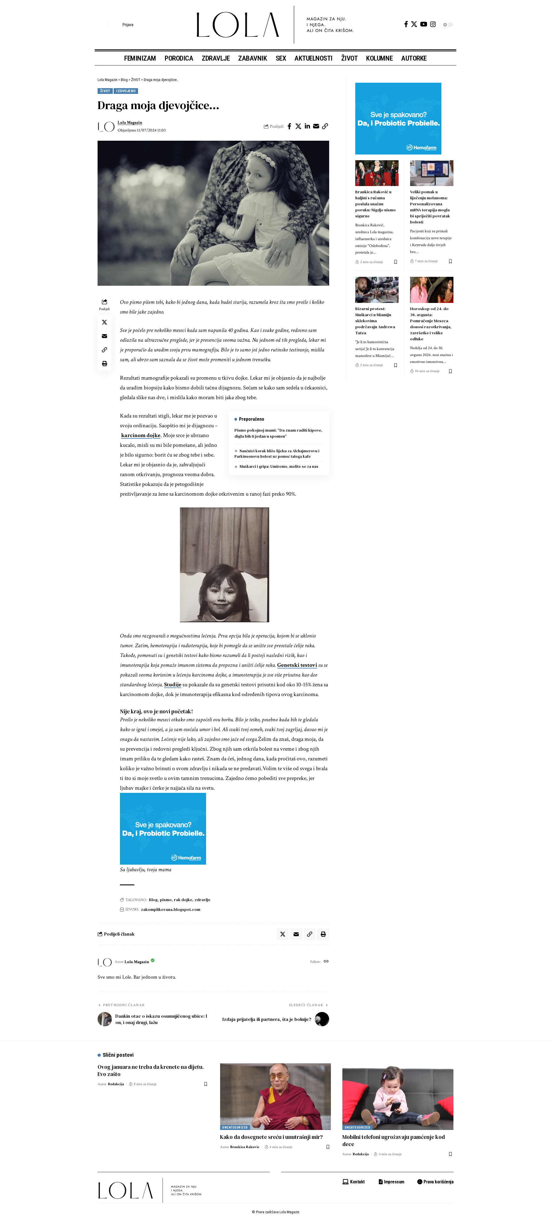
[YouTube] (424, 24)
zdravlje (202, 900)
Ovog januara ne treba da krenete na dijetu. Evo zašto (151, 1070)
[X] (414, 24)
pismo (166, 900)
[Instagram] (433, 24)
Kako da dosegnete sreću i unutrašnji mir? (271, 1137)
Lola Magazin (130, 122)
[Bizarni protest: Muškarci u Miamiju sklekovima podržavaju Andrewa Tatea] (377, 290)
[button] (102, 25)
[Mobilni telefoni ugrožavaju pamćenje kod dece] (397, 1096)
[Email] (316, 126)
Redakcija (116, 1084)
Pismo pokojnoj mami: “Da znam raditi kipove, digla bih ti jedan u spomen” (278, 433)
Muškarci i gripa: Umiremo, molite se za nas (279, 466)
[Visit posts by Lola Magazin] (106, 126)
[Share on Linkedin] (307, 126)
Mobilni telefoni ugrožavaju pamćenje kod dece (393, 1140)
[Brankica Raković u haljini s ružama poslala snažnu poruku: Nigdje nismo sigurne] (377, 173)
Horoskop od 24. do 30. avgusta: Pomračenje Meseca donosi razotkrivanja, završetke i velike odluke (430, 324)
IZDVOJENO (126, 91)
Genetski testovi (297, 665)
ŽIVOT (105, 91)
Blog (153, 900)
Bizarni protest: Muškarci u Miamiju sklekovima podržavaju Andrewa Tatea (375, 321)
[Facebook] (406, 24)
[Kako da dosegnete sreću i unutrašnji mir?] (275, 1096)
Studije (172, 684)
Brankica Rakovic (244, 1147)
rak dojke (183, 900)
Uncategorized (235, 1127)
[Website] (326, 962)
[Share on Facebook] (290, 126)
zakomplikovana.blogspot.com (170, 909)
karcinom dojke (140, 435)
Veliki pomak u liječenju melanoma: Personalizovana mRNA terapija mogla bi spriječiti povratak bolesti (430, 207)
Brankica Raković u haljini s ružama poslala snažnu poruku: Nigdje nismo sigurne (375, 204)
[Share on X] (298, 126)
